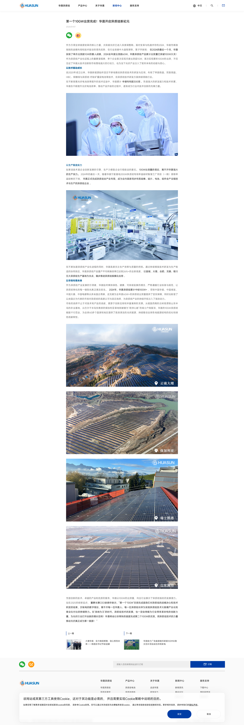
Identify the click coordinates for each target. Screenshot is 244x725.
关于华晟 (99, 5)
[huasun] (28, 5)
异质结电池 (130, 687)
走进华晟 (154, 687)
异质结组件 (130, 692)
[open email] (223, 6)
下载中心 (204, 687)
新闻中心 (117, 5)
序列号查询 (205, 692)
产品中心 (82, 5)
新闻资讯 (179, 687)
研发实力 (154, 692)
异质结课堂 (105, 692)
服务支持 (134, 5)
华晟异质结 (64, 5)
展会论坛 (179, 692)
